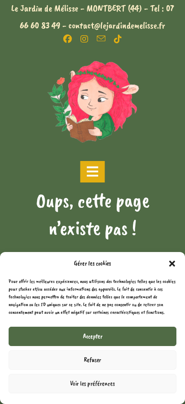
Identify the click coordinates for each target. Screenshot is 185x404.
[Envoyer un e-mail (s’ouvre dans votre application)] (105, 38)
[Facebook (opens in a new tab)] (71, 39)
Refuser (92, 360)
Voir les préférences (92, 384)
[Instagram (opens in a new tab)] (88, 39)
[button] (172, 263)
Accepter (92, 336)
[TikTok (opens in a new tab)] (118, 39)
